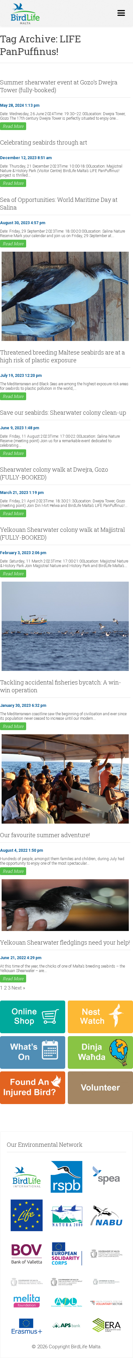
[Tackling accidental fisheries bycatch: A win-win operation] (65, 670)
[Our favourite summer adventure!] (65, 823)
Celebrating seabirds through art (43, 142)
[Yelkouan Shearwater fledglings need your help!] (65, 930)
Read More (13, 126)
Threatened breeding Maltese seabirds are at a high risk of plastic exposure (62, 356)
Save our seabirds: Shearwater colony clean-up (63, 412)
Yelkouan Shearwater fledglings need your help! (65, 942)
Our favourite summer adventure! (45, 835)
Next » (18, 988)
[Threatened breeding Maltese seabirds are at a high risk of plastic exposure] (65, 340)
